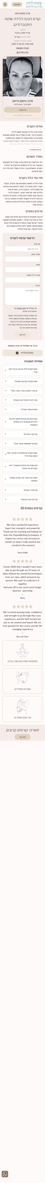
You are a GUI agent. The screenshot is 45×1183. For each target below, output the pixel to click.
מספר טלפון (36, 254)
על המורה (22, 110)
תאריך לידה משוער (33, 275)
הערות (37, 285)
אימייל (38, 264)
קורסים (17, 4)
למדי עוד (22, 737)
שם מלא (37, 244)
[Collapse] (5, 4)
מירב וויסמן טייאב (22, 101)
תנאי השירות (21, 308)
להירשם (22, 334)
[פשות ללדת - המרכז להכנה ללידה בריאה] (34, 4)
